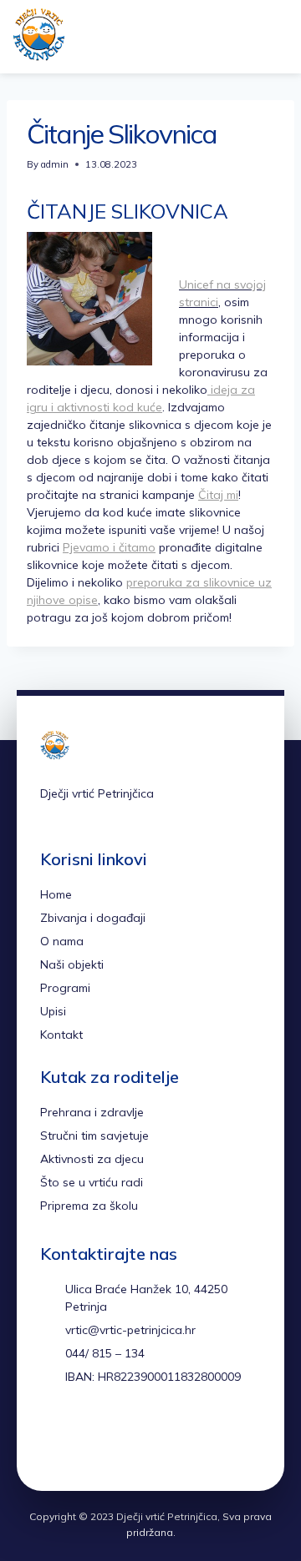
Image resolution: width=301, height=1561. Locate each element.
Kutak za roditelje (109, 1076)
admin (55, 164)
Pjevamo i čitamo (109, 547)
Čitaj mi (218, 494)
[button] (245, 37)
